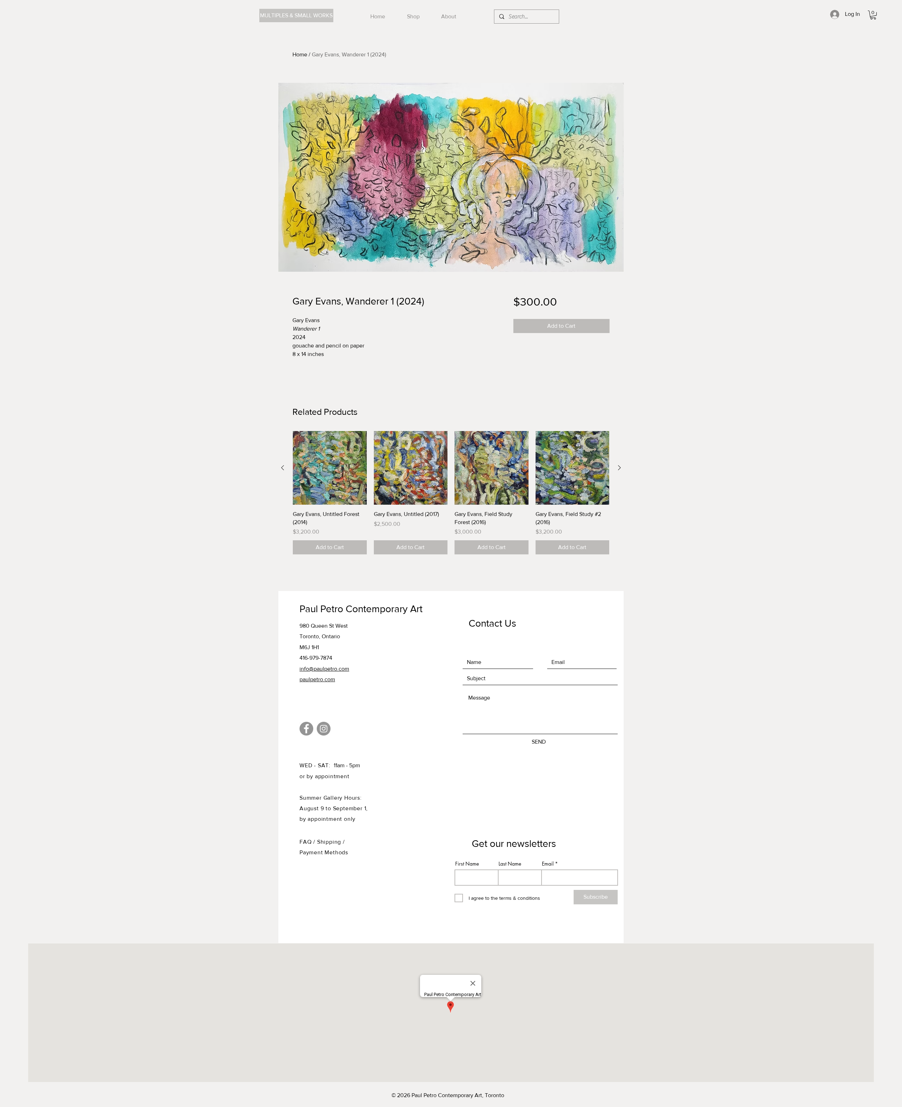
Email (548, 863)
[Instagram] (323, 729)
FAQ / (308, 842)
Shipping (330, 842)
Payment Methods (323, 852)
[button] (873, 15)
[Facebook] (306, 729)
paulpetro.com (317, 679)
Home (299, 54)
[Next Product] (619, 467)
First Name (467, 863)
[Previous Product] (282, 467)
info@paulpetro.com (324, 669)
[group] (451, 493)
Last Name (510, 863)
